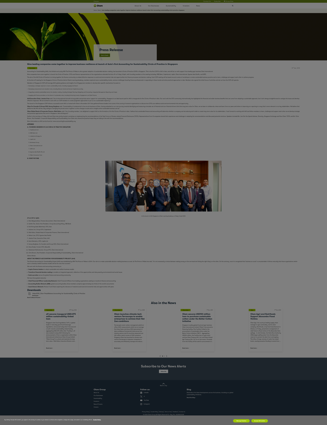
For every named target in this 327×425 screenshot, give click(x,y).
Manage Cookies (241, 421)
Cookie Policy (97, 419)
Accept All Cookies (259, 421)
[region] (163, 420)
